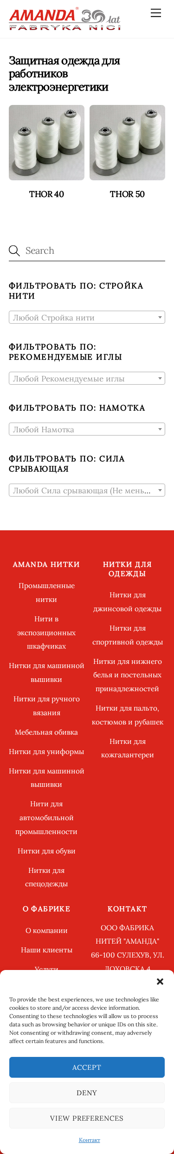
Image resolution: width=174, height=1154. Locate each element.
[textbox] (87, 317)
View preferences (87, 1118)
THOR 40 (46, 194)
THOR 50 (127, 194)
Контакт (89, 1139)
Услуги (46, 969)
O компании (47, 930)
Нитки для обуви (47, 851)
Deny (87, 1092)
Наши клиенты (46, 949)
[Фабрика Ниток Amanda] (64, 26)
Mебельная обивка (46, 732)
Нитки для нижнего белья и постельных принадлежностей (127, 675)
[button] (160, 981)
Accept (87, 1067)
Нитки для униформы (46, 751)
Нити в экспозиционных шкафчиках (46, 632)
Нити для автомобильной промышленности (46, 817)
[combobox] (87, 317)
